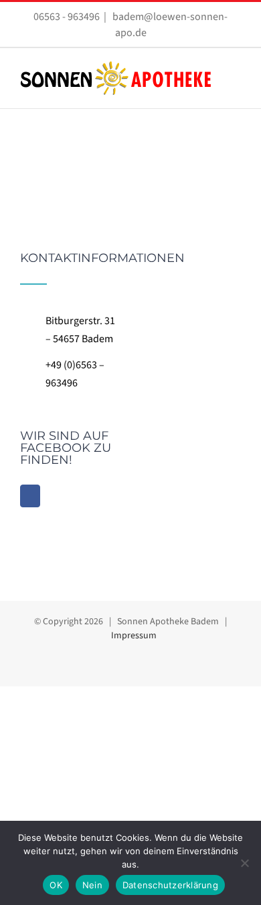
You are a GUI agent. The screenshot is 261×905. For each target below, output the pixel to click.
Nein (92, 885)
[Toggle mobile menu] (235, 77)
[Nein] (244, 863)
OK (56, 885)
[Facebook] (30, 496)
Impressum (134, 635)
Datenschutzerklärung (170, 885)
